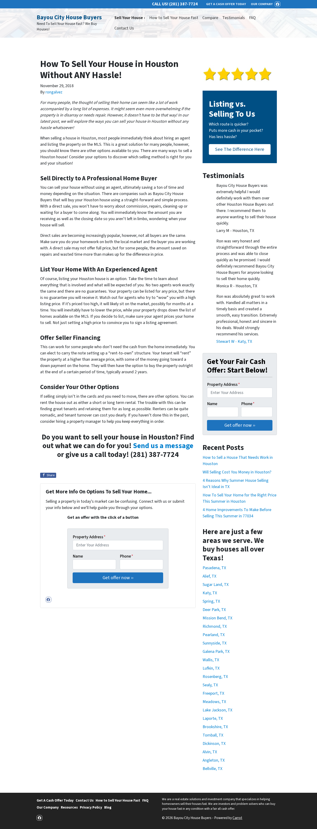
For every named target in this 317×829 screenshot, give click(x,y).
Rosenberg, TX (215, 677)
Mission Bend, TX (217, 618)
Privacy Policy (91, 807)
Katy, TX (210, 593)
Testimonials (233, 18)
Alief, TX (209, 576)
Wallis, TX (211, 660)
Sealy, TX (210, 685)
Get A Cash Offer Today (55, 800)
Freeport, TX (213, 693)
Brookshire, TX (215, 727)
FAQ (252, 18)
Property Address (89, 537)
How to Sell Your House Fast (173, 18)
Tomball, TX (213, 735)
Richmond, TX (215, 626)
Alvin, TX (210, 752)
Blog (107, 807)
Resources (69, 807)
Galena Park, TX (216, 651)
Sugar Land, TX (216, 585)
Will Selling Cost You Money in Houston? (237, 472)
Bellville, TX (212, 769)
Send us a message (163, 446)
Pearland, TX (214, 635)
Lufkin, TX (211, 668)
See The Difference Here (239, 149)
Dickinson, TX (214, 743)
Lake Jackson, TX (217, 710)
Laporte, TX (213, 718)
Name (78, 556)
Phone (126, 556)
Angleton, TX (214, 760)
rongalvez (53, 92)
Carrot (237, 817)
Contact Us (124, 28)
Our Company (48, 807)
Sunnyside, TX (214, 643)
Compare (210, 18)
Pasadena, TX (214, 568)
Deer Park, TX (214, 610)
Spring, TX (211, 601)
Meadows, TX (214, 702)
